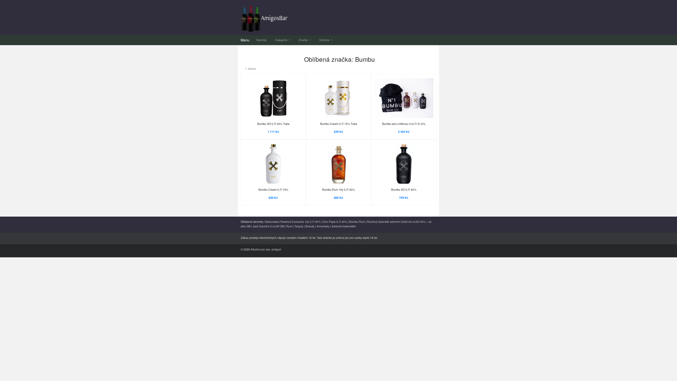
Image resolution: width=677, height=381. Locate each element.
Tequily (298, 226)
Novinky (262, 40)
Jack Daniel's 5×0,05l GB (268, 226)
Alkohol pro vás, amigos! (266, 249)
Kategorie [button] (281, 40)
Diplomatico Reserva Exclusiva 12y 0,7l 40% (293, 222)
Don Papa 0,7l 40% (335, 222)
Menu (245, 40)
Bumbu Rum (357, 222)
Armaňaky (323, 226)
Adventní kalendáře (343, 226)
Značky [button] (304, 40)
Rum (289, 226)
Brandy (310, 226)
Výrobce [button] (324, 40)
